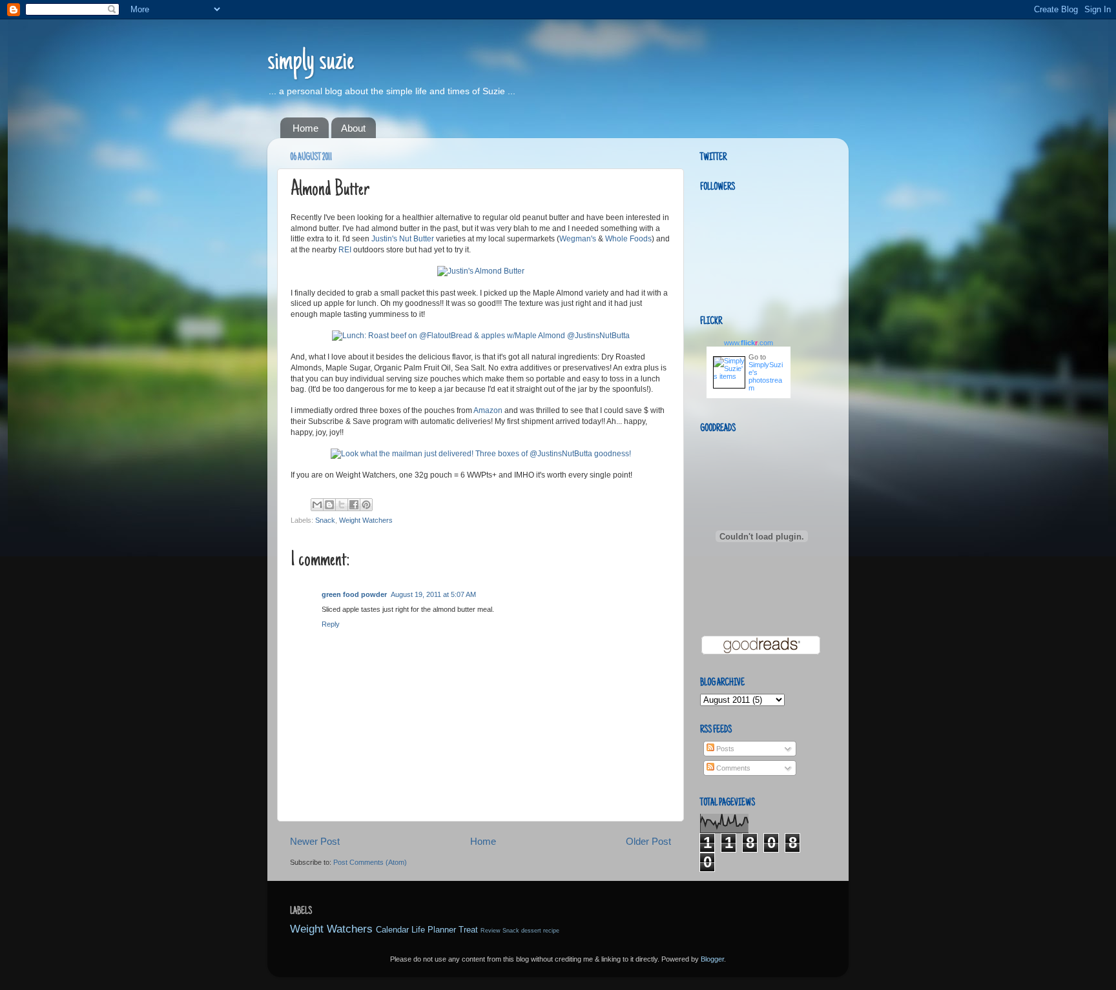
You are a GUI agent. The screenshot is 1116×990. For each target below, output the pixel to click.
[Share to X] (341, 504)
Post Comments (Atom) (370, 862)
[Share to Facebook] (353, 504)
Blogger (712, 959)
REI (344, 249)
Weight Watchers (366, 520)
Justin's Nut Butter (402, 238)
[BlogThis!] (329, 504)
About (353, 128)
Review (490, 930)
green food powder (354, 594)
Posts (724, 749)
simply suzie (310, 62)
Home (305, 128)
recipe (551, 930)
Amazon (487, 410)
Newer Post (315, 841)
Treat (468, 929)
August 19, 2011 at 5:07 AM (433, 594)
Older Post (648, 841)
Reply (331, 624)
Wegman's (577, 238)
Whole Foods (628, 238)
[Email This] (317, 504)
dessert (531, 930)
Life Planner (433, 929)
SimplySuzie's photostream (766, 376)
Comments (732, 768)
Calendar (392, 929)
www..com (748, 343)
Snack (325, 520)
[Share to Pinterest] (366, 504)
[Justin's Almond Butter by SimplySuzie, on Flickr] (480, 271)
